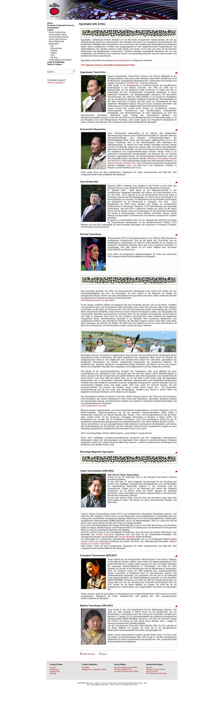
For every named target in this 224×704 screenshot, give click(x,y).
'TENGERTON (131, 83)
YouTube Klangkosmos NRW (125, 667)
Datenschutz (55, 671)
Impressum (54, 669)
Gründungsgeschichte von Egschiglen (98, 300)
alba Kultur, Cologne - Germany (96, 683)
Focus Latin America (58, 39)
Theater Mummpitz (127, 537)
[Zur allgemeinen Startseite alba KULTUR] (112, 19)
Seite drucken (88, 654)
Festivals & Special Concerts (60, 25)
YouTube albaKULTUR (123, 669)
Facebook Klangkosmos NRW (126, 671)
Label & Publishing (55, 62)
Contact (53, 667)
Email (104, 654)
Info (52, 46)
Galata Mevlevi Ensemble (60, 60)
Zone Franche (151, 671)
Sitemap (53, 673)
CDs (52, 55)
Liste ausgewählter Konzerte (93, 406)
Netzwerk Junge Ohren (155, 669)
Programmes (56, 48)
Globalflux (86, 667)
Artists (50, 30)
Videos (54, 53)
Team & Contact (54, 64)
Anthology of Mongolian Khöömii (162, 158)
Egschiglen (54, 44)
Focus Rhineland (56, 41)
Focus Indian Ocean (58, 34)
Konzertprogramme (122, 60)
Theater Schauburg (105, 534)
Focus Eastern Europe (59, 37)
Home (50, 23)
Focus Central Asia (57, 32)
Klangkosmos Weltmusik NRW (94, 669)
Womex (149, 667)
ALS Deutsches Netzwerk (156, 673)
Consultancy (53, 28)
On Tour (54, 57)
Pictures (54, 51)
